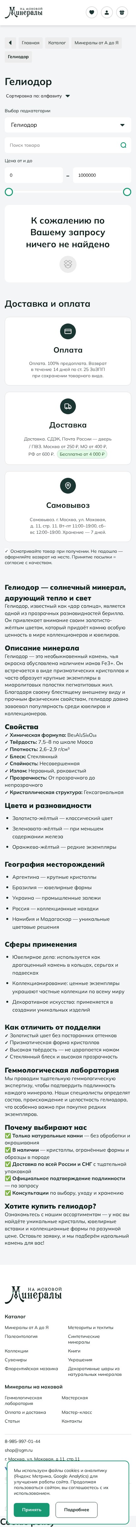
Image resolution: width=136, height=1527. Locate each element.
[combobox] (68, 124)
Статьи (12, 1421)
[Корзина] (122, 12)
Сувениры (16, 1360)
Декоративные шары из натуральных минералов (95, 1371)
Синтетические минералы (84, 1339)
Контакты (72, 1421)
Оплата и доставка (25, 1412)
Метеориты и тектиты (90, 1327)
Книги (74, 1351)
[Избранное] (92, 12)
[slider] (9, 192)
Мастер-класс (77, 1412)
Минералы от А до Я (27, 1327)
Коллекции (16, 1351)
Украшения (80, 1360)
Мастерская (75, 1398)
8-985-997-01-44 (22, 1441)
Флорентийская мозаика (31, 1368)
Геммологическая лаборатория (23, 1400)
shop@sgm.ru (19, 1450)
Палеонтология (21, 1336)
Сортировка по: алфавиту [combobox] (34, 96)
